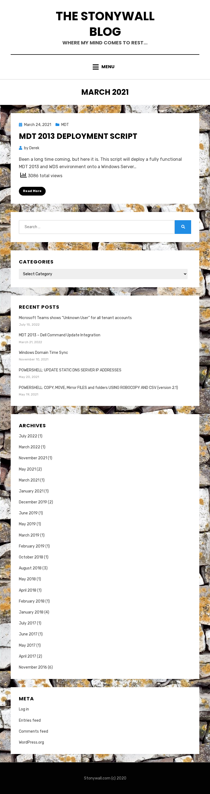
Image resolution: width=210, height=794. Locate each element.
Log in (24, 709)
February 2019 (32, 546)
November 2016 (33, 667)
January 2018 (31, 612)
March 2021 (29, 480)
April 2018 (27, 590)
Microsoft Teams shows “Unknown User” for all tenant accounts (75, 318)
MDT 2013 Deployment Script (78, 136)
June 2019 (28, 513)
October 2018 (31, 557)
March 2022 (29, 447)
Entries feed (30, 720)
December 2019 (33, 502)
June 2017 (28, 634)
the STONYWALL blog (105, 24)
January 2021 (31, 491)
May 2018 (27, 579)
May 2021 (27, 469)
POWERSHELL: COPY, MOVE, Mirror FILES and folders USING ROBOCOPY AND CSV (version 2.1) (98, 387)
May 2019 (27, 524)
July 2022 (28, 436)
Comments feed (33, 731)
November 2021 (33, 458)
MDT (65, 124)
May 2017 (27, 645)
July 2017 (27, 623)
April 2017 (27, 656)
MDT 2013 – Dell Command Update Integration (59, 335)
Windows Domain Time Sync (43, 352)
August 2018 (30, 568)
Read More (32, 191)
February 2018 (32, 601)
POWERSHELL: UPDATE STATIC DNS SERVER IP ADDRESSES (70, 370)
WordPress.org (31, 742)
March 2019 (29, 535)
